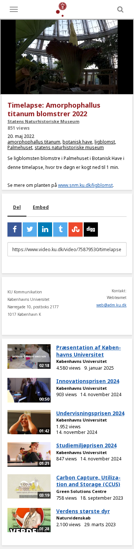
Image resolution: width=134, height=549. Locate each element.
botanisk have (77, 142)
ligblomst (105, 142)
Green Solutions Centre (81, 491)
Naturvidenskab (73, 518)
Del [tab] (17, 207)
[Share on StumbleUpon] (75, 229)
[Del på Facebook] (14, 229)
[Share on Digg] (91, 229)
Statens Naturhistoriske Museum (43, 121)
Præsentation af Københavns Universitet (88, 351)
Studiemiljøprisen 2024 (86, 445)
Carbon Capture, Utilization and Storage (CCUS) (88, 481)
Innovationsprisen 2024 (87, 381)
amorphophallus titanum (33, 142)
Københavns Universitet (81, 361)
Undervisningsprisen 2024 (90, 413)
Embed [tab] (41, 207)
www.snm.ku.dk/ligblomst (85, 185)
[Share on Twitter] (30, 229)
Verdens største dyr (83, 511)
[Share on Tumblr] (60, 229)
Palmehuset (19, 147)
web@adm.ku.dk (111, 305)
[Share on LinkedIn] (45, 229)
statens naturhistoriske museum (69, 147)
